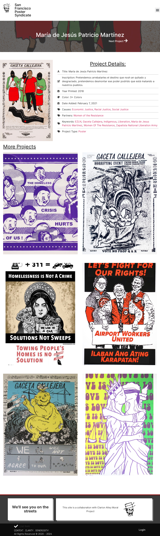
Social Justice (120, 109)
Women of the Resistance (88, 115)
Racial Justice (102, 109)
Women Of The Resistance (99, 125)
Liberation (124, 121)
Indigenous (110, 121)
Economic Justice (82, 109)
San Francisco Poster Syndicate (23, 10)
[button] (157, 10)
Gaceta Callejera (92, 121)
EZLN (78, 121)
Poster (82, 131)
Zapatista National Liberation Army (137, 125)
